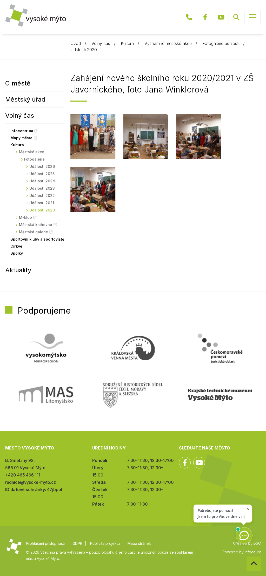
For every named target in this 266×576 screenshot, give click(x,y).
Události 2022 (42, 195)
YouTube (221, 17)
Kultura (127, 43)
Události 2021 (41, 203)
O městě (17, 83)
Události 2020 (83, 49)
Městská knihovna (35, 224)
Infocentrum (21, 131)
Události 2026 (42, 166)
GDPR (77, 543)
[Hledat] (236, 17)
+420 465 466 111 (189, 17)
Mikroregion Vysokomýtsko (46, 348)
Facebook (205, 17)
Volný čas (100, 43)
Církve (16, 246)
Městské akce (31, 152)
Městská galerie (33, 232)
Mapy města (21, 138)
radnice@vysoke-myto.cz (30, 482)
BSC (257, 543)
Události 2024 (42, 181)
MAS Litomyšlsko (46, 395)
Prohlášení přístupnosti (45, 543)
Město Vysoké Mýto (35, 15)
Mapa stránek (139, 543)
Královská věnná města (133, 348)
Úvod (75, 43)
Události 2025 (42, 173)
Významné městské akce (168, 43)
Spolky (16, 253)
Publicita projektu (105, 543)
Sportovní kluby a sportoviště (37, 239)
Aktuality (18, 270)
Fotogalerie (34, 159)
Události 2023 (42, 188)
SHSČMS (133, 395)
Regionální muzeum (220, 395)
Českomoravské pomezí (220, 348)
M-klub (25, 217)
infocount (253, 552)
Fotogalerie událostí (220, 43)
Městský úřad (25, 99)
